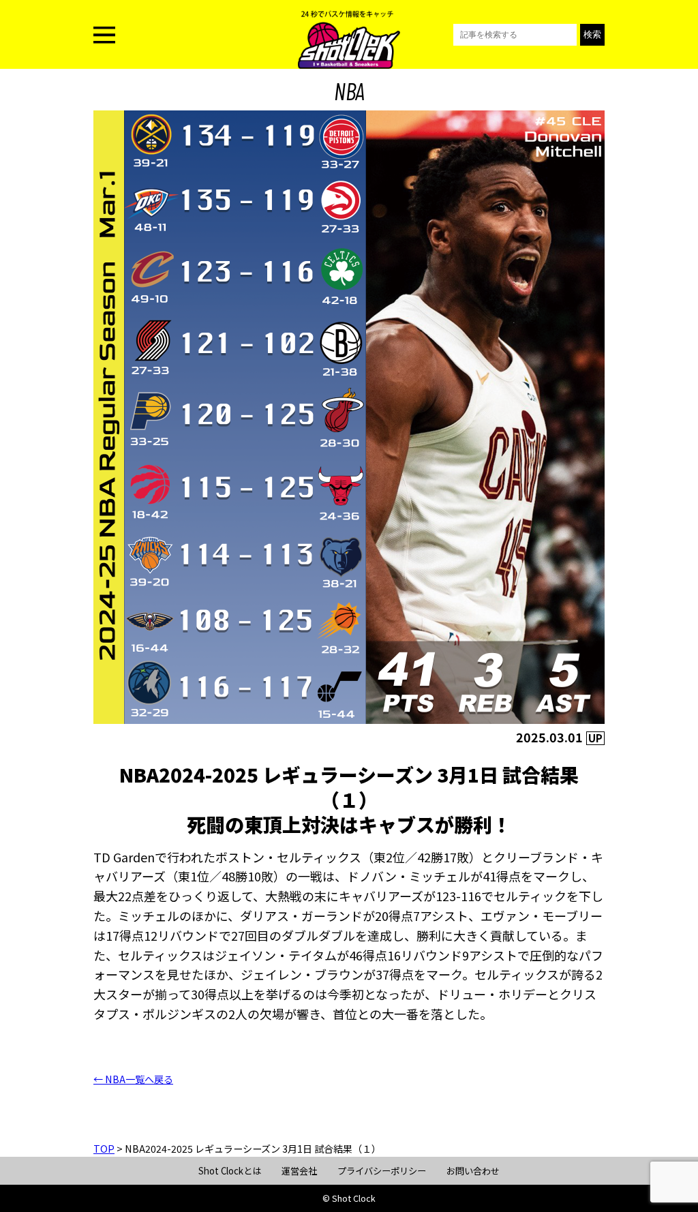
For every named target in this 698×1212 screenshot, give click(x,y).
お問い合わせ (473, 1170)
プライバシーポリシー (381, 1170)
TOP (104, 1148)
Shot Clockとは (229, 1170)
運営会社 (299, 1170)
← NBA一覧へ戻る (133, 1079)
